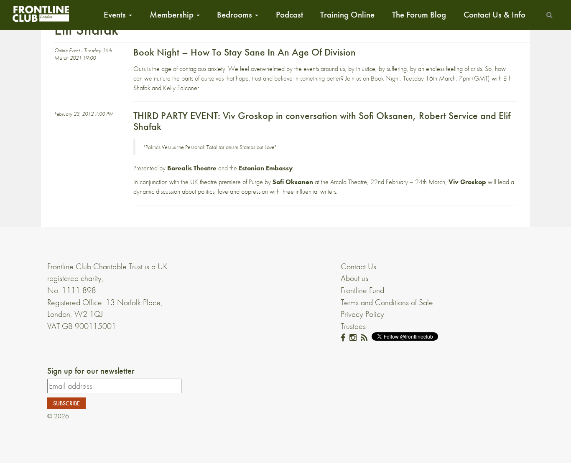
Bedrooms (235, 14)
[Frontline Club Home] (40, 13)
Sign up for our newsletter (91, 370)
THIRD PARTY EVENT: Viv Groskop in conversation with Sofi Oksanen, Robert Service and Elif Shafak (321, 121)
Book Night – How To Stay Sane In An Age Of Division (244, 52)
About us (354, 278)
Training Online (347, 14)
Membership (173, 14)
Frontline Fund (362, 290)
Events (116, 14)
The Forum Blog (419, 14)
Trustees (353, 326)
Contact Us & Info (494, 14)
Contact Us (358, 266)
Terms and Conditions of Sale (387, 302)
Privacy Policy (362, 314)
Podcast (289, 14)
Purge (256, 181)
